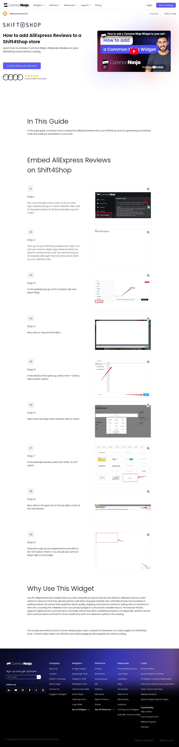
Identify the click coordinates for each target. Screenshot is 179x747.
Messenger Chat (80, 673)
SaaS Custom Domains (152, 689)
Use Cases (123, 673)
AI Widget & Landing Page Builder (156, 679)
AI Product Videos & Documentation (157, 684)
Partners (145, 727)
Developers (123, 689)
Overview (153, 13)
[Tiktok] (36, 690)
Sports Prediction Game (152, 673)
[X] (43, 690)
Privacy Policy (167, 740)
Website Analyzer (149, 694)
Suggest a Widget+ (58, 694)
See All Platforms (103, 709)
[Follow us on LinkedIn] (9, 690)
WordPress (100, 673)
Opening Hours (79, 699)
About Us (53, 668)
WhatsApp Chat (79, 684)
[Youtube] (15, 690)
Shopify (98, 668)
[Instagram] (22, 690)
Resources (123, 663)
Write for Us (123, 694)
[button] (39, 677)
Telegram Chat (79, 679)
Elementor (99, 694)
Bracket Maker (147, 668)
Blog (120, 684)
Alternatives (123, 699)
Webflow (99, 689)
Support (85, 5)
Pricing (98, 5)
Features (53, 5)
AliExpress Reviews (19, 13)
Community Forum (150, 716)
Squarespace (101, 679)
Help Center (146, 711)
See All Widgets (79, 709)
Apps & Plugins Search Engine (154, 699)
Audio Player (78, 694)
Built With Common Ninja (129, 714)
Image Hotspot (79, 668)
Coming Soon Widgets (128, 709)
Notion (98, 704)
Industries (122, 679)
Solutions (122, 704)
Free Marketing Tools (127, 668)
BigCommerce (102, 699)
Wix (96, 684)
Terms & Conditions (143, 740)
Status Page (54, 684)
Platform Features (57, 679)
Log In (149, 5)
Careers (53, 673)
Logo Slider (77, 704)
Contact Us (54, 689)
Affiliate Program (148, 722)
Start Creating (166, 5)
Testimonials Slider (80, 689)
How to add (170, 13)
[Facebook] (29, 690)
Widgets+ (38, 5)
